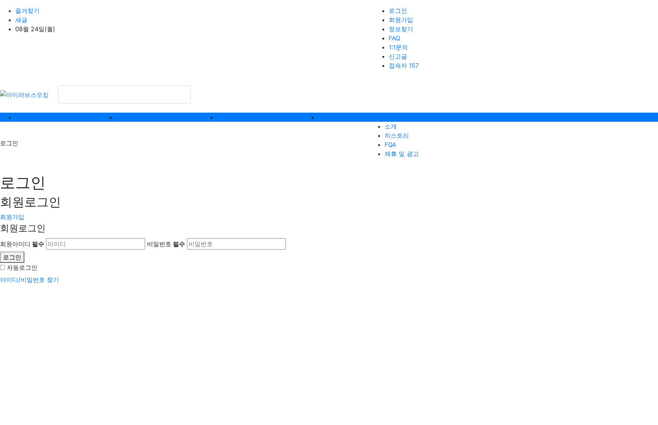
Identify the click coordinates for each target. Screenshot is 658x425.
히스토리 (397, 135)
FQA (390, 144)
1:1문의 (398, 47)
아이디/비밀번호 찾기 (29, 279)
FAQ (394, 38)
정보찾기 (401, 29)
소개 (391, 126)
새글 (21, 20)
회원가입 (401, 20)
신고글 (398, 56)
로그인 (398, 10)
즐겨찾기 (27, 10)
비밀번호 (166, 244)
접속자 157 (404, 65)
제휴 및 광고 (402, 154)
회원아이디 (22, 244)
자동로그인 (22, 267)
